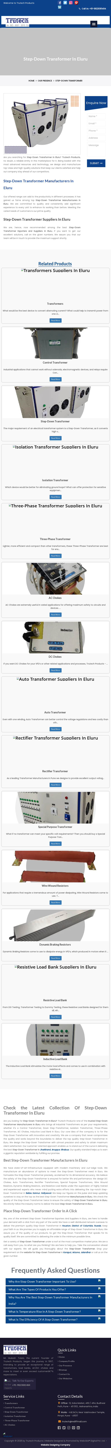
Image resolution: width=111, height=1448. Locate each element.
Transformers (11, 1403)
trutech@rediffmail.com (74, 1421)
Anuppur (56, 1149)
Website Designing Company (55, 1444)
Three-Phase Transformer (17, 1420)
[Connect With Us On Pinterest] (76, 3)
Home (31, 80)
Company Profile (66, 1361)
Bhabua (65, 1149)
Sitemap (62, 1370)
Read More (55, 320)
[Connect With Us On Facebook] (59, 3)
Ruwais (97, 1225)
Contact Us (64, 1374)
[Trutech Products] (17, 26)
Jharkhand (45, 1149)
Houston (66, 1225)
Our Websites (65, 1378)
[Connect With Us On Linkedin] (59, 8)
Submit (95, 163)
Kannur (36, 1193)
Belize (29, 1193)
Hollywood (46, 1193)
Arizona (76, 1252)
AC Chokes (9, 1425)
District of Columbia (82, 1225)
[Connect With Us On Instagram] (71, 3)
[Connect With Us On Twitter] (65, 3)
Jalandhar (86, 1252)
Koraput (67, 1252)
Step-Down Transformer (16, 1412)
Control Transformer (14, 1407)
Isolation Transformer (15, 1416)
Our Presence (45, 80)
